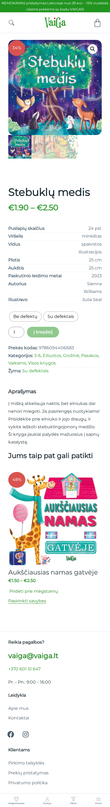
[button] (92, 49)
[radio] (25, 316)
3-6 (37, 355)
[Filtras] (73, 799)
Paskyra (47, 803)
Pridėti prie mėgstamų (33, 591)
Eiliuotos (52, 355)
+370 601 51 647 (24, 668)
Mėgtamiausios (16, 803)
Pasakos (90, 355)
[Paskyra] (47, 799)
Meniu (98, 803)
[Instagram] (25, 734)
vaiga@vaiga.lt (33, 655)
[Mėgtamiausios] (16, 799)
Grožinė (71, 355)
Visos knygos (42, 363)
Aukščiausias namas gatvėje (53, 572)
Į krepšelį (43, 332)
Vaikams (17, 363)
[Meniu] (98, 799)
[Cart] (97, 23)
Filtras (73, 803)
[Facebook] (11, 734)
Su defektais (35, 370)
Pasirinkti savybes (27, 600)
